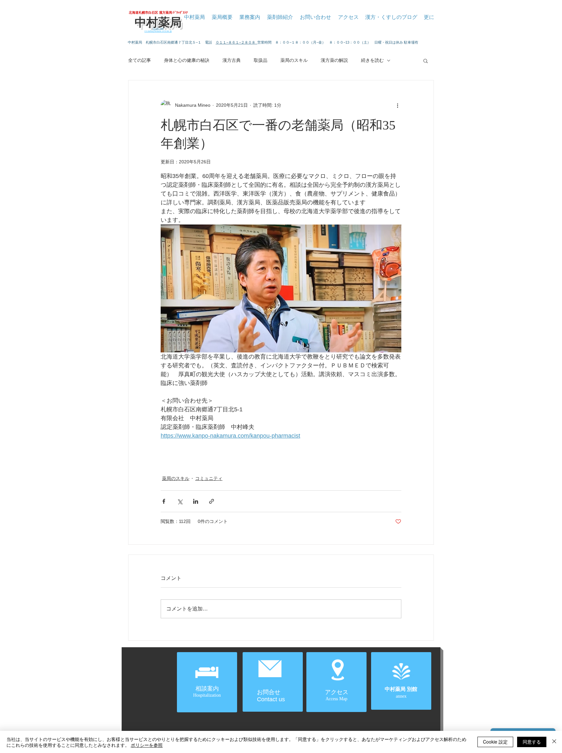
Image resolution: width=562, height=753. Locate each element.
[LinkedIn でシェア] (196, 501)
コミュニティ (208, 478)
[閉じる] (554, 742)
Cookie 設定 (495, 741)
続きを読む (372, 60)
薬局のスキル (294, 60)
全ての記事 (139, 60)
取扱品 (260, 60)
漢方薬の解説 (334, 60)
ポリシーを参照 (147, 745)
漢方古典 (231, 60)
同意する (532, 741)
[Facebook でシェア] (164, 501)
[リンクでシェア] (211, 501)
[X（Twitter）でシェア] (180, 501)
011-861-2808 (158, 28)
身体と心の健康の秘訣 (186, 60)
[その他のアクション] (397, 105)
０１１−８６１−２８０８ (236, 42)
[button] (425, 60)
